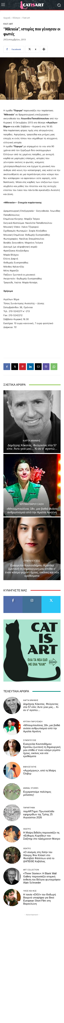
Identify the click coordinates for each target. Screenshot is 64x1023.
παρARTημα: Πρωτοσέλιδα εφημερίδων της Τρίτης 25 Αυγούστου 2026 (38, 814)
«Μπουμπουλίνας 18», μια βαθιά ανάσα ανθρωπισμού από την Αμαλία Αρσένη (32, 510)
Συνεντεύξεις (31, 561)
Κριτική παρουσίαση (32, 504)
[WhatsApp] (54, 366)
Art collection (31, 870)
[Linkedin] (30, 366)
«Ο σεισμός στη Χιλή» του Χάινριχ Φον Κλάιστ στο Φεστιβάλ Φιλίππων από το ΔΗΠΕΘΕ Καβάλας (38, 857)
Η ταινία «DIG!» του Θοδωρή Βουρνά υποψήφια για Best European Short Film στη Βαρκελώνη (39, 899)
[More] (43, 49)
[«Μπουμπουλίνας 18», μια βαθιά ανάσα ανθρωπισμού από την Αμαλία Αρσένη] (32, 485)
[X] (14, 366)
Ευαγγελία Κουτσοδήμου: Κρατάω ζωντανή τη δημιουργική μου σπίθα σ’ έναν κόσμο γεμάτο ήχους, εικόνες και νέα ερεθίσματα (32, 570)
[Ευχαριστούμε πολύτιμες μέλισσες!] (12, 791)
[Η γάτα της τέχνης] (32, 5)
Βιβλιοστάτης (29, 767)
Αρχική (6, 17)
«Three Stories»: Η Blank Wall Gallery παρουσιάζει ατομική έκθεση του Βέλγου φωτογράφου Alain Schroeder (41, 878)
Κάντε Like (13, 597)
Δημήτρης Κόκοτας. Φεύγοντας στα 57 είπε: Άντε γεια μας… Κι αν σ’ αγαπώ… (32, 447)
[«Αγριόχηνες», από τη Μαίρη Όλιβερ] (12, 770)
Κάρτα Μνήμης (31, 441)
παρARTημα (29, 807)
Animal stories (30, 788)
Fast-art (26, 17)
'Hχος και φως (30, 891)
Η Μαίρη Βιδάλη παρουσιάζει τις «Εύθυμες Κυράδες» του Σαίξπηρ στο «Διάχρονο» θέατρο (41, 835)
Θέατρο (16, 17)
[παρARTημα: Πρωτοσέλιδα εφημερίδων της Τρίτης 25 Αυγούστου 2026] (12, 812)
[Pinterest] (22, 366)
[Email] (38, 366)
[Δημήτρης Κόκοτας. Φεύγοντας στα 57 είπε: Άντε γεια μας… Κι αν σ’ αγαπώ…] (32, 421)
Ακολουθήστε (32, 597)
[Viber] (46, 366)
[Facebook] (6, 366)
